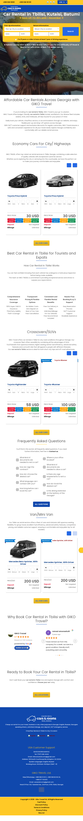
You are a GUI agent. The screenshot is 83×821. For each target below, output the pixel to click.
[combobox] (17, 29)
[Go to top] (79, 799)
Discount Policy (41, 805)
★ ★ (41, 18)
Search (70, 31)
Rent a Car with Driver (30, 47)
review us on (21, 647)
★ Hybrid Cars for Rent (14, 45)
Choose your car (43, 682)
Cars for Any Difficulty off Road (63, 45)
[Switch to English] (32, 735)
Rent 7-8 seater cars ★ (52, 47)
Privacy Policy (41, 810)
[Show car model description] (23, 181)
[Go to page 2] (59, 655)
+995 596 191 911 (25, 2)
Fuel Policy (41, 802)
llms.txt (41, 813)
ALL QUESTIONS (41, 504)
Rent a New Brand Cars (36, 45)
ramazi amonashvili (61, 631)
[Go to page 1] (57, 655)
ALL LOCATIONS (41, 695)
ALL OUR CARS (41, 243)
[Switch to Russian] (41, 735)
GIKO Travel (20, 633)
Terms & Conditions (41, 807)
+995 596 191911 (9, 2)
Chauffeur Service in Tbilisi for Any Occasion (41, 731)
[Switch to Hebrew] (51, 735)
